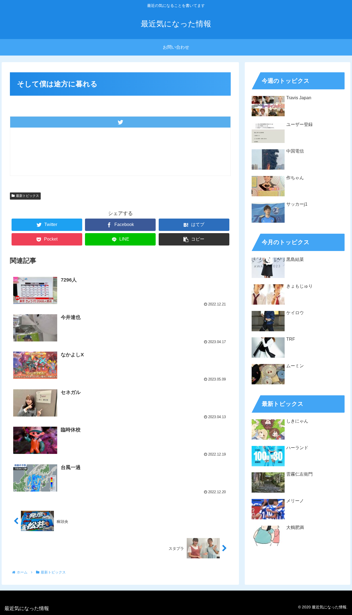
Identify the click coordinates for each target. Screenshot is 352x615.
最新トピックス (27, 196)
